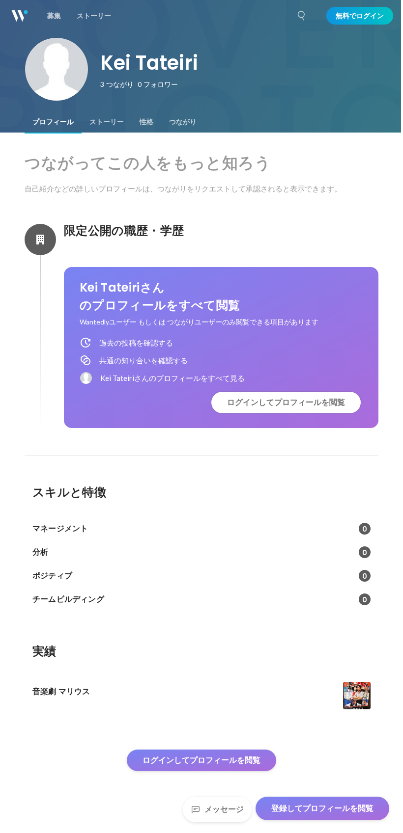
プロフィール (53, 122)
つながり (183, 122)
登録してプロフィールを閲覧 (322, 808)
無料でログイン (360, 16)
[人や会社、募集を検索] (302, 16)
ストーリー (106, 122)
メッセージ (224, 809)
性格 (146, 122)
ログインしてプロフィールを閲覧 (286, 402)
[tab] (53, 122)
